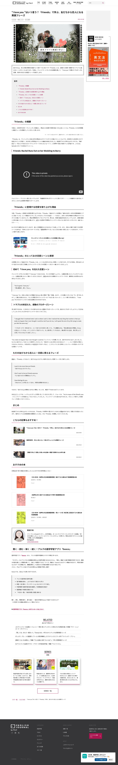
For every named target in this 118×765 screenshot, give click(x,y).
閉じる (110, 759)
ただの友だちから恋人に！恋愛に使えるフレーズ (32, 104)
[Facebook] (12, 733)
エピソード (17, 394)
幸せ (16, 330)
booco (24, 555)
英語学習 (39, 729)
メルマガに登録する (94, 736)
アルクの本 (66, 736)
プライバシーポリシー (26, 759)
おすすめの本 (22, 112)
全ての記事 (40, 746)
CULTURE (14, 19)
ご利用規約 (13, 759)
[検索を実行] (103, 3)
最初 (44, 276)
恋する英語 (27, 19)
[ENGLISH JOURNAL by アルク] (19, 3)
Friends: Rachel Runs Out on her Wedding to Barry (34, 89)
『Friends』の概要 (23, 86)
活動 (40, 538)
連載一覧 (65, 729)
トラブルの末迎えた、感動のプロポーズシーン (33, 101)
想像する (34, 295)
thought (18, 319)
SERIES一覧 (48, 691)
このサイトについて (68, 745)
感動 (43, 309)
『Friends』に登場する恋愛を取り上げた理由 (31, 92)
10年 (22, 201)
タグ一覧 (14, 700)
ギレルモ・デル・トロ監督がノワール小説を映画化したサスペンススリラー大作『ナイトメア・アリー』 (45, 636)
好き (13, 144)
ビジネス (39, 736)
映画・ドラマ (20, 19)
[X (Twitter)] (19, 733)
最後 (13, 359)
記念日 (35, 344)
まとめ (20, 107)
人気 (60, 128)
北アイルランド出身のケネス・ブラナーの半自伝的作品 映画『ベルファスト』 (38, 644)
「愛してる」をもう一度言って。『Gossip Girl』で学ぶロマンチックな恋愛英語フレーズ (40, 633)
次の (20, 572)
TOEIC (38, 732)
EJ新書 (65, 732)
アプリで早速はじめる (101, 759)
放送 (23, 262)
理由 (62, 411)
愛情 (42, 229)
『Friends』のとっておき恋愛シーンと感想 (30, 95)
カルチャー (40, 739)
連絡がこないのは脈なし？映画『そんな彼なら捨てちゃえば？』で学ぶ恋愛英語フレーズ (41, 640)
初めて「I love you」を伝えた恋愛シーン (31, 98)
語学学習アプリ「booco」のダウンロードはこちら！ (28, 609)
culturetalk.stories (32, 542)
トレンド (39, 743)
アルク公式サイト (68, 748)
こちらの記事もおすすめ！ (25, 109)
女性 (37, 220)
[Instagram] (15, 733)
